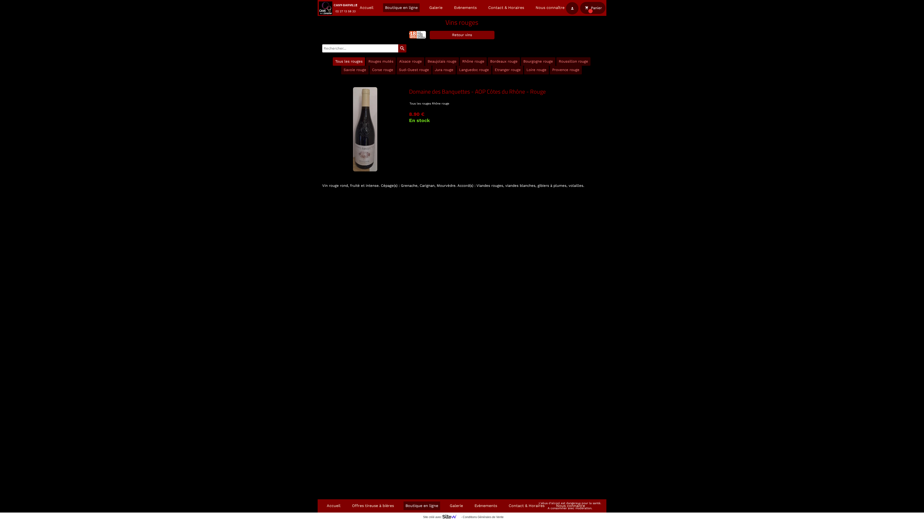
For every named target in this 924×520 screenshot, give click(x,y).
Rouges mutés (380, 61)
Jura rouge (444, 70)
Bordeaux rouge (504, 61)
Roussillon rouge (573, 61)
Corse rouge (382, 70)
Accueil (366, 7)
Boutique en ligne (401, 7)
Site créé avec (432, 517)
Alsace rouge (410, 61)
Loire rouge (536, 70)
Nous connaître (550, 7)
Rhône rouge (473, 61)
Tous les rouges (349, 61)
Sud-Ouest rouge (414, 70)
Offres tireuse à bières (373, 505)
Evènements (465, 7)
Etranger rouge (508, 70)
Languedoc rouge (474, 70)
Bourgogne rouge (538, 61)
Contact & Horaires (506, 7)
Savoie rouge (355, 70)
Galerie (436, 7)
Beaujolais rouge (442, 61)
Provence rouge (565, 70)
